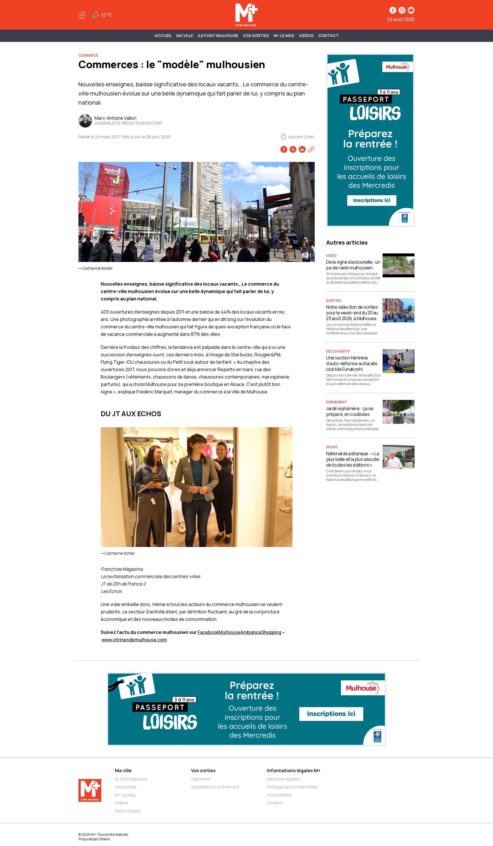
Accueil (163, 35)
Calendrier (201, 779)
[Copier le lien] (311, 149)
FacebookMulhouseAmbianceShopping (239, 632)
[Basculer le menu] (81, 14)
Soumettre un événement (215, 787)
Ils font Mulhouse (131, 779)
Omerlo (104, 839)
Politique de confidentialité (292, 787)
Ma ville (123, 770)
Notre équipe (127, 811)
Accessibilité (279, 795)
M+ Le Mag (284, 35)
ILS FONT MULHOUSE (218, 35)
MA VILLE (184, 35)
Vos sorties (256, 35)
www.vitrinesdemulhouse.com (134, 639)
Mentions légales (283, 779)
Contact (328, 35)
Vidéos (306, 35)
